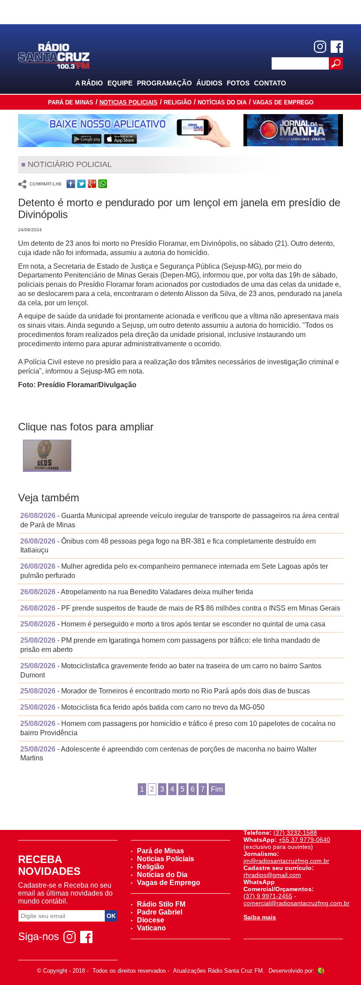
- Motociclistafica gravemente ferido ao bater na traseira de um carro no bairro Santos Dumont (170, 670)
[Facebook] (337, 47)
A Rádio (89, 83)
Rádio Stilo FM (161, 904)
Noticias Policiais (128, 102)
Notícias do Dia (222, 102)
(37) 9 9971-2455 (267, 896)
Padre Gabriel (159, 912)
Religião (178, 102)
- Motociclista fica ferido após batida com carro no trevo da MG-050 (142, 707)
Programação (164, 83)
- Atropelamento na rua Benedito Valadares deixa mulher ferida (136, 592)
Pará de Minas (70, 102)
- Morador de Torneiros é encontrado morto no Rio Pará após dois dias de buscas (165, 691)
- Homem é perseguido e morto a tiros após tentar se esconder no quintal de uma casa (172, 624)
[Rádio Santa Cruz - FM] (53, 54)
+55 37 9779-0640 (304, 839)
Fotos (238, 83)
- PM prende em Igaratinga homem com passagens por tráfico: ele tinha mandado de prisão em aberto (170, 645)
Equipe (120, 83)
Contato (270, 83)
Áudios (209, 83)
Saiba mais (259, 917)
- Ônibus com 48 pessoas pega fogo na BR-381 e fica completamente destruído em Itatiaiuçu (168, 545)
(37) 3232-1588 (295, 832)
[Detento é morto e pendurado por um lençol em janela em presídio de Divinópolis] (47, 457)
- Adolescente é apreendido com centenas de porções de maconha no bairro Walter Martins (168, 753)
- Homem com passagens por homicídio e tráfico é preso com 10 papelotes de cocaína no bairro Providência (177, 728)
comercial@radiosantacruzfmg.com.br (296, 903)
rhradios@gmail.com (272, 874)
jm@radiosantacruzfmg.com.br (286, 860)
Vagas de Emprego (283, 102)
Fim (217, 789)
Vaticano (151, 928)
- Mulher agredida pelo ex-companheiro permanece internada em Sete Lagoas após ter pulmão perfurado (174, 571)
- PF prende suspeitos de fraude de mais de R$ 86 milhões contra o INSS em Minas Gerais (180, 608)
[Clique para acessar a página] (124, 130)
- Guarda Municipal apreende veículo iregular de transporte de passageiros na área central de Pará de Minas (179, 520)
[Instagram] (320, 47)
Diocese (150, 920)
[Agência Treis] (320, 970)
